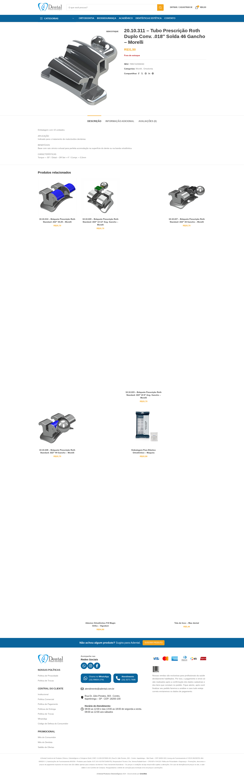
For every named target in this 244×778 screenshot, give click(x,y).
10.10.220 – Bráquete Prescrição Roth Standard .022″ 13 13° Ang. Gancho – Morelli (100, 222)
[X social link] (142, 73)
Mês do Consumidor (47, 737)
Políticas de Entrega (47, 709)
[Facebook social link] (138, 73)
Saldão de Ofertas (46, 747)
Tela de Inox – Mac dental (186, 623)
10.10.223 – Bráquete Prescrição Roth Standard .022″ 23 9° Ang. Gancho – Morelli (144, 395)
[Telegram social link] (153, 73)
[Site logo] (50, 7)
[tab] (94, 119)
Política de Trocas (46, 680)
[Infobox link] (96, 678)
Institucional (43, 694)
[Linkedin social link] (149, 73)
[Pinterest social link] (146, 73)
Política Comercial (46, 699)
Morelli (139, 69)
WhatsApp (42, 719)
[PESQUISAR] (160, 7)
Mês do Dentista (45, 742)
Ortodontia (148, 69)
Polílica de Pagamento (48, 704)
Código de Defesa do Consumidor (53, 723)
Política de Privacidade (48, 676)
